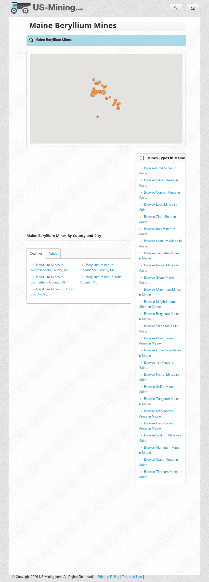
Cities (53, 253)
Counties (36, 253)
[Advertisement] (118, 189)
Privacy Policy (108, 577)
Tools (176, 8)
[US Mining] (31, 40)
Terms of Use (132, 577)
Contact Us (193, 8)
